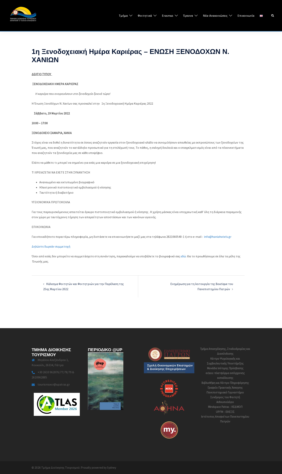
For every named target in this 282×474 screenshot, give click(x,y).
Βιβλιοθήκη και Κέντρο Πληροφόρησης (225, 383)
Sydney (111, 467)
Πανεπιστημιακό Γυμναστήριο (225, 392)
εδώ (183, 256)
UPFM (219, 412)
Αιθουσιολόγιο (225, 402)
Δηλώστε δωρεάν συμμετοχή (51, 246)
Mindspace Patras (218, 407)
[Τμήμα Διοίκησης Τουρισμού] (23, 15)
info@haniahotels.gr (217, 237)
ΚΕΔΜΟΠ (236, 407)
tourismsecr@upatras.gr (54, 384)
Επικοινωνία (245, 15)
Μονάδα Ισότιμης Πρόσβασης (225, 368)
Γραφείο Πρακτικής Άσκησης (225, 387)
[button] (272, 15)
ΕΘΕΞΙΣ (230, 412)
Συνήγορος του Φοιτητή (225, 397)
